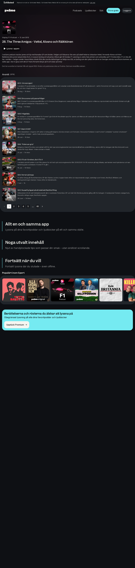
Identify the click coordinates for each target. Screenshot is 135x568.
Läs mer (92, 2)
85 (38, 206)
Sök (101, 10)
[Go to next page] (42, 206)
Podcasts (77, 10)
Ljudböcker (90, 10)
